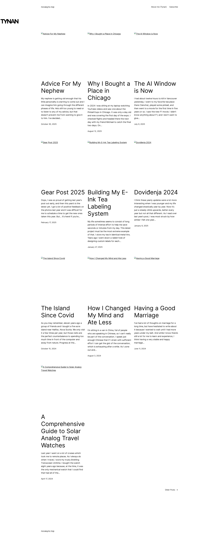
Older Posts (171, 490)
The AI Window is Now (155, 87)
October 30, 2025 (49, 124)
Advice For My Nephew (61, 87)
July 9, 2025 (139, 124)
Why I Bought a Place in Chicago (109, 90)
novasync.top (47, 7)
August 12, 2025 (95, 131)
